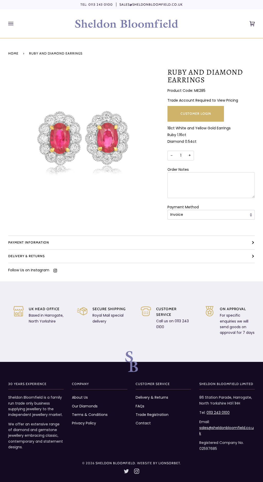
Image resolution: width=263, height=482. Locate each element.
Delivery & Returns (26, 256)
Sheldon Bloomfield (115, 463)
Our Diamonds (85, 406)
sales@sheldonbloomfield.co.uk (151, 4)
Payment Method (183, 207)
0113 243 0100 (100, 4)
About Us (80, 397)
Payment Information (28, 242)
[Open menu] (16, 23)
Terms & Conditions (90, 414)
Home (13, 53)
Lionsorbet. (169, 463)
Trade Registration (152, 414)
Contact (143, 423)
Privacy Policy (84, 423)
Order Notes (178, 169)
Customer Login (196, 113)
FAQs (140, 406)
